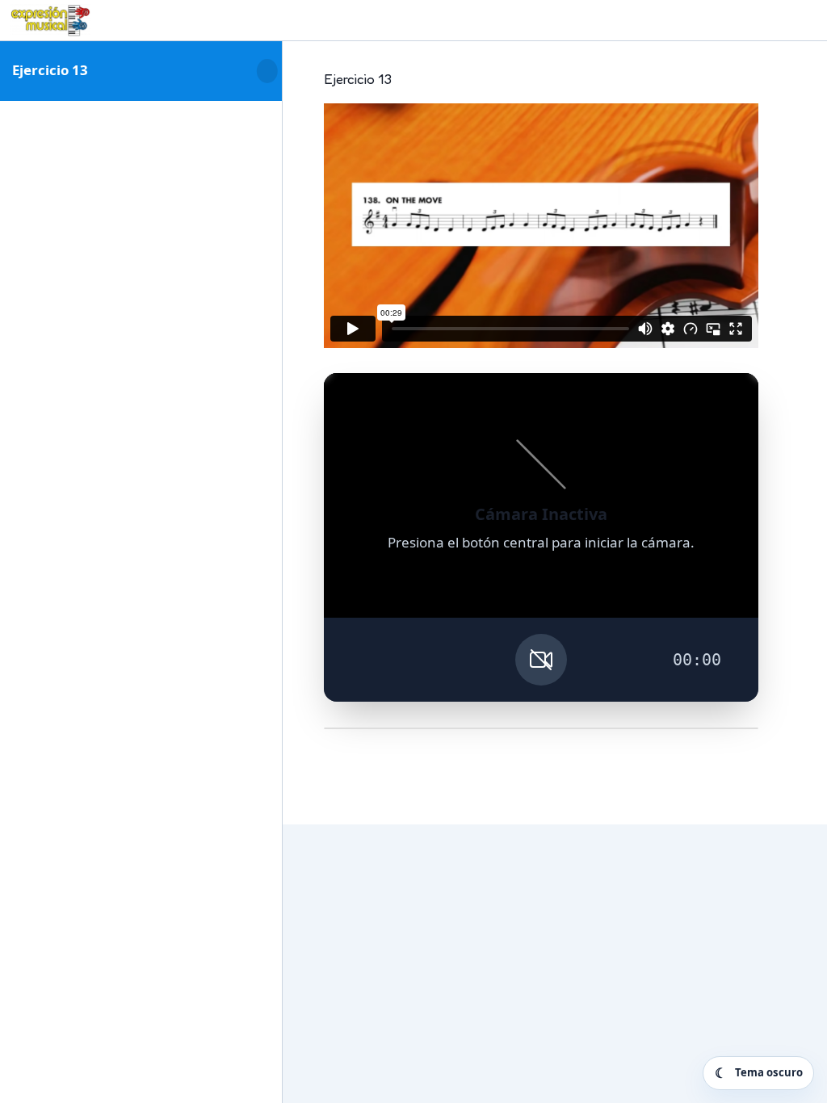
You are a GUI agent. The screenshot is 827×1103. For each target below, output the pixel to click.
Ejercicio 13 (50, 70)
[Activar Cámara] (541, 660)
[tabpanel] (541, 422)
